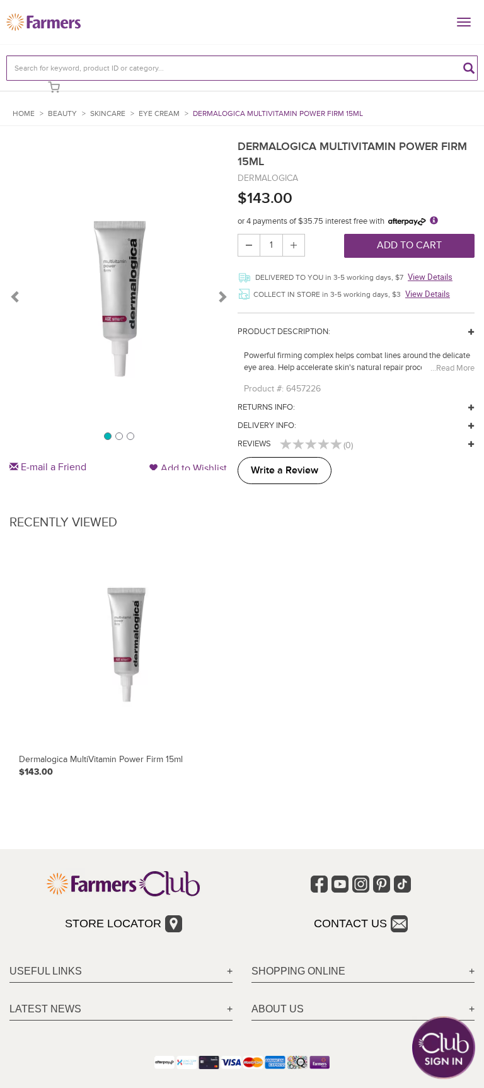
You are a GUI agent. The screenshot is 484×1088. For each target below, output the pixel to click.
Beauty (62, 114)
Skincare (107, 114)
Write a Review (284, 470)
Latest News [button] (45, 1009)
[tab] (121, 972)
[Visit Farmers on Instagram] (360, 884)
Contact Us (350, 923)
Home (24, 114)
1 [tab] (107, 435)
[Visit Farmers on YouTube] (340, 884)
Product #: (264, 388)
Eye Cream (159, 114)
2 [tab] (118, 435)
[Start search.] (469, 68)
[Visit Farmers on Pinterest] (381, 884)
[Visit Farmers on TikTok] (402, 884)
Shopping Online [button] (298, 971)
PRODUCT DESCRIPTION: (284, 332)
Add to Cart (409, 245)
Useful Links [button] (45, 971)
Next (222, 296)
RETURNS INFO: (266, 407)
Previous (15, 296)
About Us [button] (277, 1009)
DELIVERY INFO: (267, 425)
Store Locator (113, 923)
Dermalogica (268, 178)
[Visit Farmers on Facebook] (319, 884)
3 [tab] (130, 435)
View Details (430, 277)
